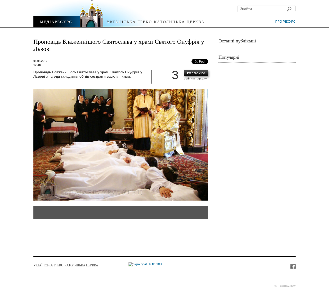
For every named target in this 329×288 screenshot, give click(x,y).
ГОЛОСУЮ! (196, 73)
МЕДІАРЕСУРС (56, 21)
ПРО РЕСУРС (285, 21)
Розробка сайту (287, 286)
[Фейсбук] (293, 266)
